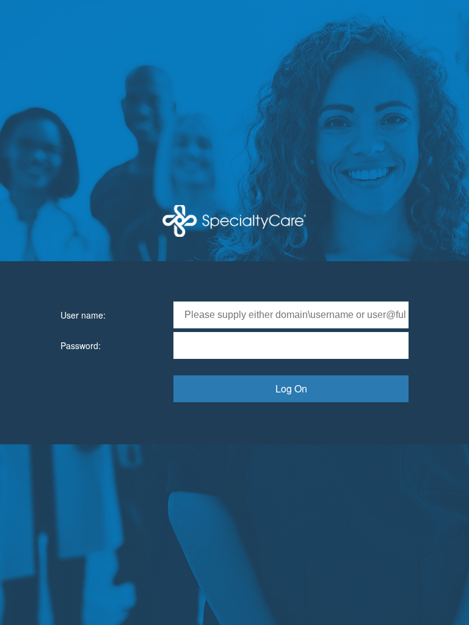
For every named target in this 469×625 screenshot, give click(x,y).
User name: (83, 315)
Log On (291, 388)
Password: (80, 345)
